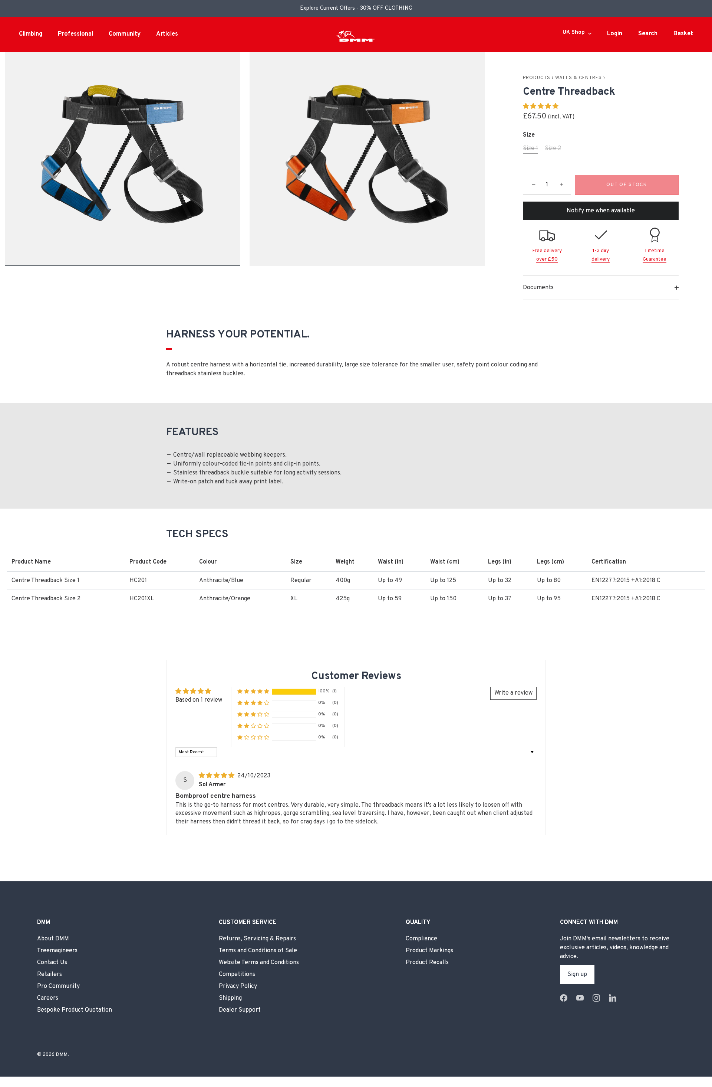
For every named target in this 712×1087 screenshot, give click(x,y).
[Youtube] (580, 998)
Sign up (577, 974)
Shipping (230, 998)
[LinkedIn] (612, 998)
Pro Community (58, 986)
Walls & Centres (578, 78)
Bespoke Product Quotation (74, 1010)
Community (125, 34)
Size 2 (553, 148)
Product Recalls (427, 962)
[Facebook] (563, 998)
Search (647, 33)
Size (529, 135)
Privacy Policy (238, 986)
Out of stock (626, 185)
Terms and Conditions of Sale (258, 950)
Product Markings (429, 950)
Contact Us (52, 962)
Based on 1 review (198, 700)
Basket (683, 33)
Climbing (30, 34)
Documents (538, 287)
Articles (167, 34)
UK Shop (574, 32)
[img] (217, 776)
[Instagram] (596, 998)
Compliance (421, 939)
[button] (540, 106)
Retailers (49, 974)
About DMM (53, 939)
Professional (75, 34)
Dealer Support (240, 1010)
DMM (61, 1054)
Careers (47, 998)
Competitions (237, 974)
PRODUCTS (536, 78)
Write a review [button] (513, 693)
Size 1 (530, 148)
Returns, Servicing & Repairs (257, 939)
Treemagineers (57, 950)
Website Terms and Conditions (259, 962)
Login (614, 33)
